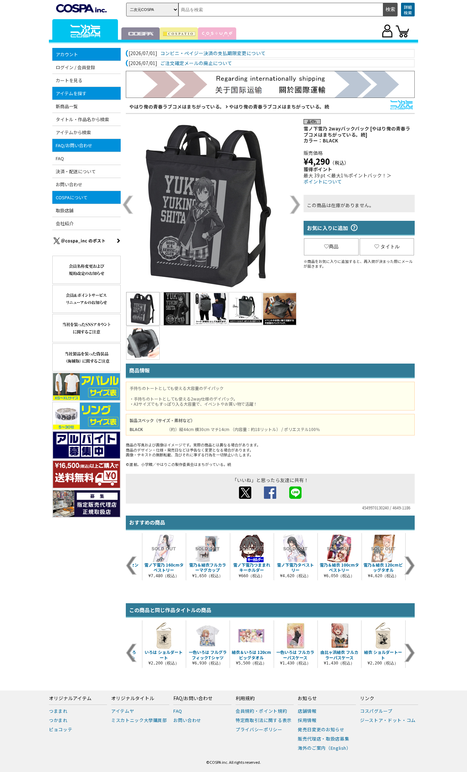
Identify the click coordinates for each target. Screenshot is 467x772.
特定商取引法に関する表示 (264, 720)
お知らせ (307, 698)
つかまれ (58, 720)
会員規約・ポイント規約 (261, 711)
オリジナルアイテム (70, 698)
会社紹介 (65, 223)
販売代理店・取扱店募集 (323, 738)
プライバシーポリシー (259, 729)
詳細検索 (408, 9)
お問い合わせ (69, 184)
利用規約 (245, 698)
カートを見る (69, 80)
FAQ (60, 158)
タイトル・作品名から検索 (82, 119)
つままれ (58, 711)
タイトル (390, 246)
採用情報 (307, 720)
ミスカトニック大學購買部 (139, 720)
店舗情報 (307, 711)
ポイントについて (323, 181)
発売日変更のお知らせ (321, 729)
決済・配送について (76, 171)
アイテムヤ (122, 711)
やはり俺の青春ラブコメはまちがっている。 (177, 106)
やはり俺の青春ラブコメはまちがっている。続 (279, 106)
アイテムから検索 (73, 132)
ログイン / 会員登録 (75, 67)
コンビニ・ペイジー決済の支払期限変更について (213, 53)
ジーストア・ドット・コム (388, 720)
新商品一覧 (67, 106)
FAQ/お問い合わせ (193, 698)
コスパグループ (376, 711)
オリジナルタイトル (132, 698)
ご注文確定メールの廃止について (196, 63)
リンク (367, 698)
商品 (333, 246)
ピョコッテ (60, 729)
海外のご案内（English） (324, 748)
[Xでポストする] (245, 496)
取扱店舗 (65, 210)
